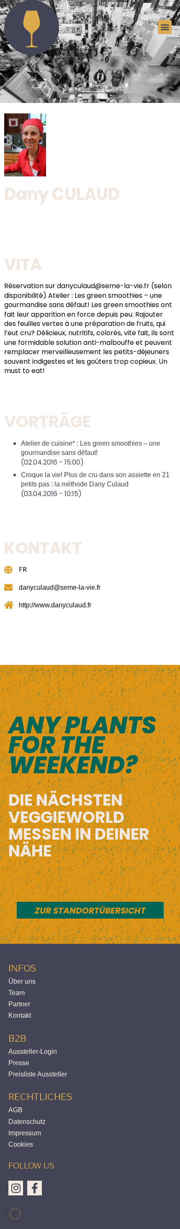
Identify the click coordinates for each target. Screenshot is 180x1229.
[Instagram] (15, 1188)
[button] (165, 27)
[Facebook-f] (34, 1188)
